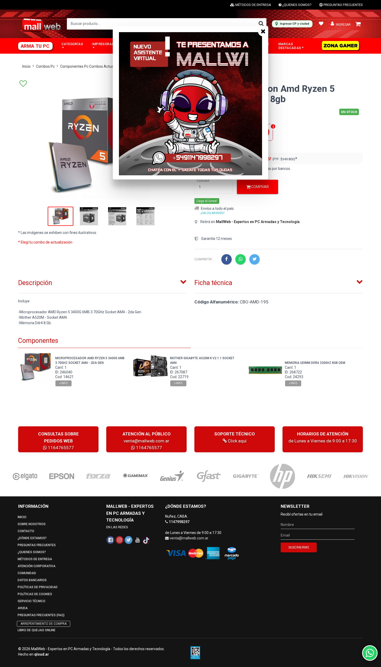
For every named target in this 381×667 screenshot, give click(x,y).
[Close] (263, 31)
